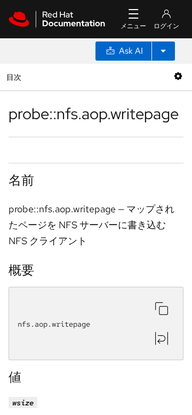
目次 (15, 77)
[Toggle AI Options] (163, 51)
